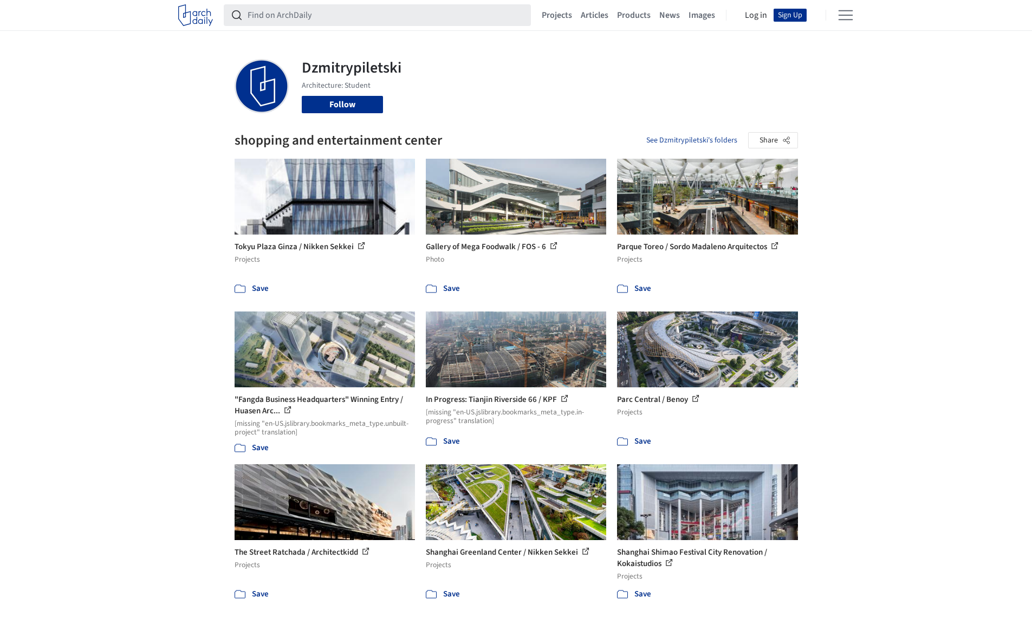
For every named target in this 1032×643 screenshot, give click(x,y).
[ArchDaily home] (195, 15)
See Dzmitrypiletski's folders (691, 140)
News (669, 15)
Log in (756, 15)
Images (702, 15)
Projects (557, 15)
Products (634, 15)
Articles (594, 15)
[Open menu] (845, 15)
